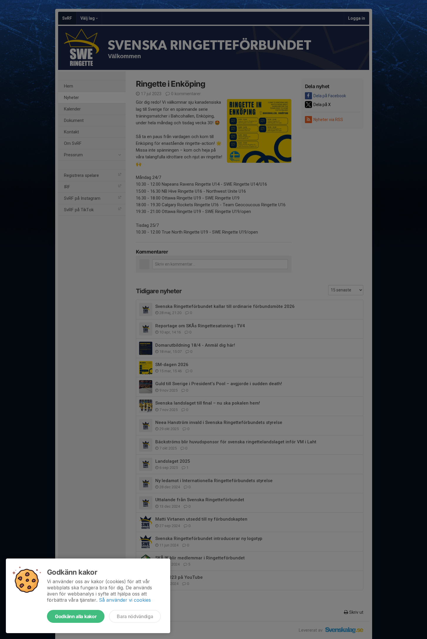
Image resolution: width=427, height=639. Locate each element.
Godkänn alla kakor (76, 616)
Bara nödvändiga (135, 616)
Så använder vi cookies (125, 600)
